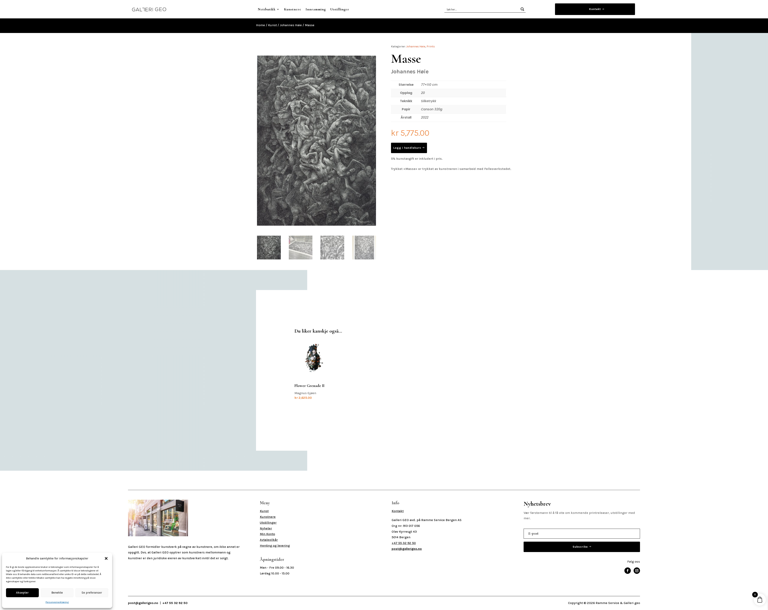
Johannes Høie (291, 25)
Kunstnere (292, 9)
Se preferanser (92, 592)
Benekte (57, 592)
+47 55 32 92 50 (404, 543)
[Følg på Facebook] (627, 570)
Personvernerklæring (57, 602)
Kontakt (595, 9)
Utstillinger (339, 9)
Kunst (272, 25)
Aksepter (22, 592)
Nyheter (266, 528)
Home (260, 25)
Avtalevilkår (269, 540)
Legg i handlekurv (407, 148)
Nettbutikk (267, 9)
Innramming (316, 9)
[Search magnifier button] (522, 9)
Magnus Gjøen (309, 391)
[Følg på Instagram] (637, 570)
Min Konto (267, 534)
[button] (106, 558)
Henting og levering (275, 545)
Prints (431, 46)
